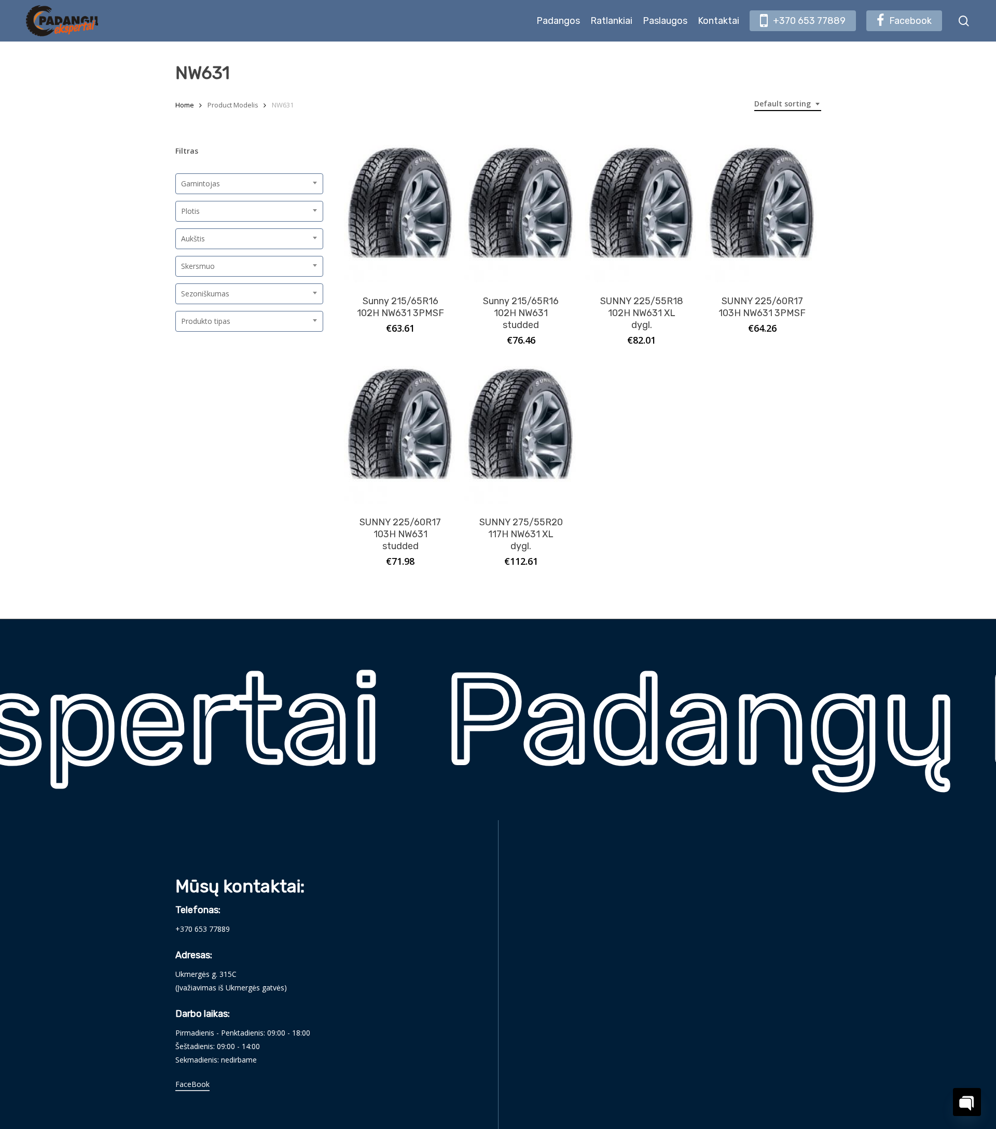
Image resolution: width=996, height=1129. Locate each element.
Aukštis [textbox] (193, 238)
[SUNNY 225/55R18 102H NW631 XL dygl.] (642, 213)
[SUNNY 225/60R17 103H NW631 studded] (401, 435)
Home (184, 105)
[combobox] (787, 104)
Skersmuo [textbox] (198, 266)
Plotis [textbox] (190, 211)
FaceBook (192, 1084)
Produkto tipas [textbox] (205, 321)
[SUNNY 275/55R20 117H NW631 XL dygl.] (521, 435)
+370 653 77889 (202, 929)
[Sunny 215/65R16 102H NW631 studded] (521, 213)
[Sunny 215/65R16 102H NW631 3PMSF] (401, 213)
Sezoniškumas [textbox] (205, 293)
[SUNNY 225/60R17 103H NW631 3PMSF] (762, 213)
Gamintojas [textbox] (200, 183)
